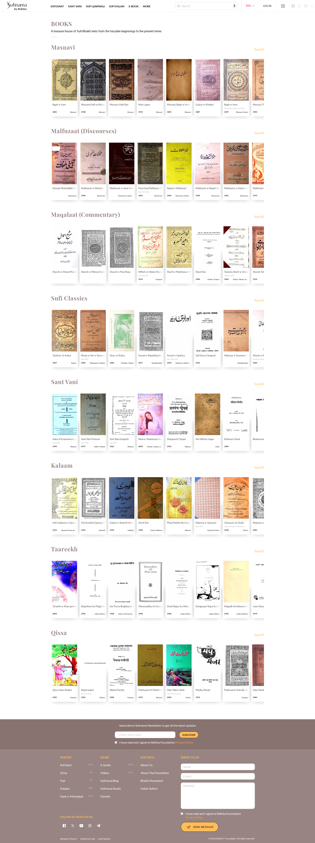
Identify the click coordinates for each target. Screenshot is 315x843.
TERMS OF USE (87, 839)
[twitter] (73, 825)
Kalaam (65, 788)
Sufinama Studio (110, 788)
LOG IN (267, 5)
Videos (104, 772)
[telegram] (98, 825)
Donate (105, 796)
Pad (62, 780)
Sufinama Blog (109, 780)
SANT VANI (75, 6)
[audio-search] (234, 5)
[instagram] (90, 825)
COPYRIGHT (104, 839)
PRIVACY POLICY (68, 839)
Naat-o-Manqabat (71, 796)
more (146, 6)
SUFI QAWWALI (95, 6)
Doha (63, 772)
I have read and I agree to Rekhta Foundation (156, 742)
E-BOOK (134, 6)
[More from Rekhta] (283, 6)
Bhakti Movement (152, 780)
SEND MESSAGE (203, 827)
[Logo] (17, 6)
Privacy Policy (184, 742)
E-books (105, 765)
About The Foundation (155, 772)
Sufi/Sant (66, 765)
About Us (147, 765)
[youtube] (81, 825)
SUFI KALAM (116, 6)
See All (259, 49)
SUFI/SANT (57, 6)
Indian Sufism (149, 788)
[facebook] (64, 825)
